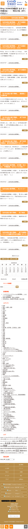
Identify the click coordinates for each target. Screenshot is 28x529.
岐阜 (4, 337)
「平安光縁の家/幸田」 (9, 429)
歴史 (4, 326)
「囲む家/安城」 (7, 408)
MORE (25, 35)
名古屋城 (13, 443)
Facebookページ (21, 484)
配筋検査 (13, 452)
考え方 (7, 472)
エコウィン (11, 437)
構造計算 (2, 448)
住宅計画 (5, 369)
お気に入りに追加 (13, 258)
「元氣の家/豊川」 (7, 402)
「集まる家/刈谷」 (7, 415)
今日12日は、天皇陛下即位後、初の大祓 (13, 299)
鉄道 (4, 344)
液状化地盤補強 (8, 448)
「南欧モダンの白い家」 (9, 368)
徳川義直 (12, 446)
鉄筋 (23, 452)
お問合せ (21, 479)
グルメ (4, 310)
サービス (7, 475)
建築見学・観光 (7, 385)
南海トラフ (2, 443)
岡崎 (4, 308)
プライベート (6, 377)
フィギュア (9, 441)
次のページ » (15, 255)
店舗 (4, 380)
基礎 (25, 443)
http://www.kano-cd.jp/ (14, 511)
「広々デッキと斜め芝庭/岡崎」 (11, 424)
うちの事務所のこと (8, 366)
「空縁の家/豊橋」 (7, 396)
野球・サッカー (7, 358)
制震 (26, 441)
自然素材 (5, 318)
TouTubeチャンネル (19, 496)
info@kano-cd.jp (15, 509)
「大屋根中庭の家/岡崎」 (9, 404)
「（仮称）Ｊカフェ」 (9, 391)
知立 (4, 329)
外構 (4, 333)
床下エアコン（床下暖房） (10, 427)
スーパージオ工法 (21, 439)
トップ (7, 464)
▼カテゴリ (4, 279)
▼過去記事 (24, 279)
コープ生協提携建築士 (9, 416)
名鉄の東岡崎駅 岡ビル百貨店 (11, 297)
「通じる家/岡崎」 (7, 422)
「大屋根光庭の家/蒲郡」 (9, 407)
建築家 (4, 372)
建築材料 (5, 382)
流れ (21, 475)
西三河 (4, 343)
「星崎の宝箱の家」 (8, 388)
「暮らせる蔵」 (7, 379)
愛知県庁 (21, 446)
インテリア (6, 360)
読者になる (4, 258)
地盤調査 (19, 443)
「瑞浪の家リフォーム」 (9, 347)
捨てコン (25, 446)
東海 (4, 335)
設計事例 (21, 464)
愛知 (4, 312)
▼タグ (14, 279)
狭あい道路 (5, 450)
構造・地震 (6, 363)
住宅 (4, 362)
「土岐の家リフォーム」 (9, 418)
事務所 (17, 441)
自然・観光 (6, 323)
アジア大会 (6, 437)
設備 (4, 383)
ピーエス (5, 441)
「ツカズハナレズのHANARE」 (11, 376)
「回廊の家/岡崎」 (7, 401)
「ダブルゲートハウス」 (9, 390)
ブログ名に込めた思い (9, 365)
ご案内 (21, 472)
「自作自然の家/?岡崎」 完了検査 (13, 212)
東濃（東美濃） (7, 338)
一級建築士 (13, 441)
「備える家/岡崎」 (7, 430)
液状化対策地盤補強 (17, 448)
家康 (1, 446)
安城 (4, 319)
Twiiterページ (18, 490)
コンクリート (20, 437)
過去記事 (2, 459)
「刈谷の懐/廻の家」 (8, 393)
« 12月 (6, 274)
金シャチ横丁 (18, 452)
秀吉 (12, 450)
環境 (4, 405)
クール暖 (16, 437)
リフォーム (6, 413)
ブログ (4, 352)
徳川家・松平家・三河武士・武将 (12, 327)
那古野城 (10, 452)
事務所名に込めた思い (9, 371)
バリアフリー (6, 410)
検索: (1, 286)
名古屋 (4, 315)
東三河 (4, 341)
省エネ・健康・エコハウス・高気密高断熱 (14, 394)
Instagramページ (19, 493)
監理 (4, 305)
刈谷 (4, 321)
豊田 (4, 313)
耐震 (14, 450)
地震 (22, 443)
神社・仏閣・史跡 (7, 307)
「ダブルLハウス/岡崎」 (9, 425)
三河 (4, 332)
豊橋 (4, 346)
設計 (4, 324)
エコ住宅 (7, 468)
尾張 (4, 340)
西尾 (4, 316)
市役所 (9, 446)
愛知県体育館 (17, 446)
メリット (21, 468)
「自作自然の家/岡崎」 (14, 39)
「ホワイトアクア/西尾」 (9, 411)
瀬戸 (4, 330)
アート (4, 386)
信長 (23, 441)
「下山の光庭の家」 (8, 397)
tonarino (1, 437)
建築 (4, 374)
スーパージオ (12, 439)
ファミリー (6, 357)
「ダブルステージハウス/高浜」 (11, 349)
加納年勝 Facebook (19, 487)
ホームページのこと (8, 355)
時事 (4, 354)
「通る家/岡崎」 (7, 419)
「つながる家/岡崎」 (8, 421)
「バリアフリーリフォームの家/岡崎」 (13, 351)
